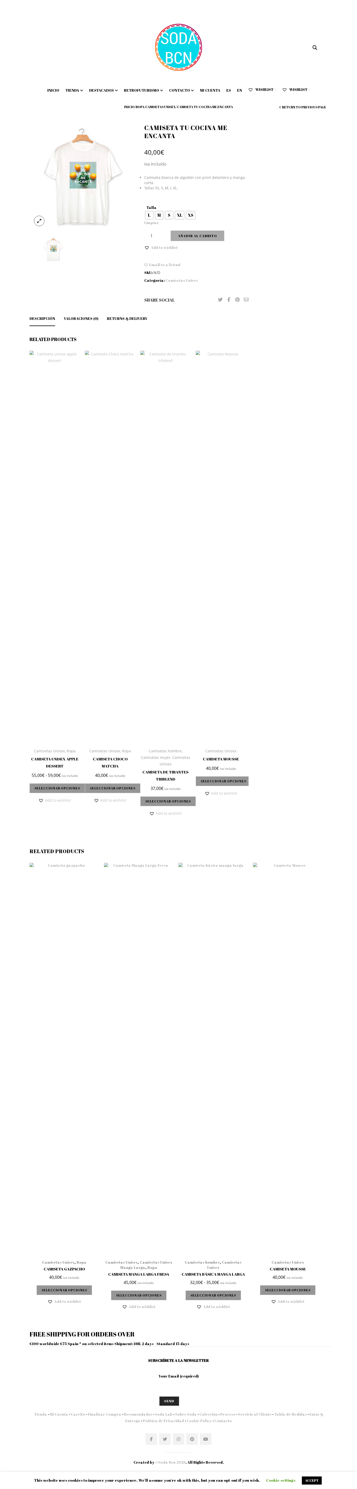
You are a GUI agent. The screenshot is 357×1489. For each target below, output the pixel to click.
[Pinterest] (237, 299)
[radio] (149, 215)
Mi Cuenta (59, 1414)
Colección (208, 1414)
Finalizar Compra (104, 1414)
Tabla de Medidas (290, 1414)
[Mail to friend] (246, 299)
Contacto (179, 90)
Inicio (53, 90)
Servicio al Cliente (255, 1414)
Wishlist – (265, 89)
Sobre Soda (186, 1414)
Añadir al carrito (197, 235)
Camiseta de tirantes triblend (165, 775)
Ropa (140, 107)
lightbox (39, 221)
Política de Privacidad (163, 1420)
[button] (161, 247)
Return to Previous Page (304, 107)
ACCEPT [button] (312, 1480)
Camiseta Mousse (221, 758)
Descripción (42, 318)
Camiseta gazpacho (64, 1268)
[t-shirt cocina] (83, 176)
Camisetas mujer (155, 757)
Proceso (227, 1414)
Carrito (78, 1414)
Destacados (101, 90)
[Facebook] (229, 299)
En (239, 90)
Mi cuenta (210, 90)
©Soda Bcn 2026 (170, 1462)
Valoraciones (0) (81, 318)
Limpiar (151, 222)
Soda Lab (163, 1414)
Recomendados (138, 1414)
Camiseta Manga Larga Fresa (138, 1274)
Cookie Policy (199, 1420)
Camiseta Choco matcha (110, 762)
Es (228, 90)
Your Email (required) (179, 1376)
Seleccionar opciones (57, 788)
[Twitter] (220, 299)
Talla (151, 207)
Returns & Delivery (127, 318)
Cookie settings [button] (280, 1480)
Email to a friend (164, 264)
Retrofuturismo (141, 90)
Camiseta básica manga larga (213, 1274)
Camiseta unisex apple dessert (54, 762)
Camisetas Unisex (160, 107)
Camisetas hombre (165, 750)
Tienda (72, 90)
